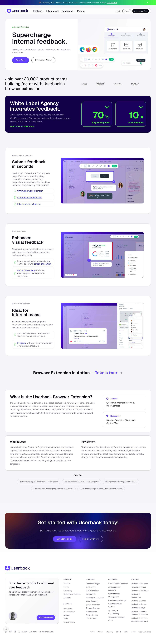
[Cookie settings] (6, 629)
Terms (92, 632)
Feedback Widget (93, 584)
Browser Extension (93, 608)
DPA (125, 632)
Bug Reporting (113, 614)
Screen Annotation (93, 605)
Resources (67, 11)
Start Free (20, 60)
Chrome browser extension (30, 190)
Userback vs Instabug (139, 618)
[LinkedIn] (14, 632)
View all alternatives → (139, 621)
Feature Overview (90, 539)
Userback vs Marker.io (139, 614)
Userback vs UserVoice (139, 591)
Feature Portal (91, 611)
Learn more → (112, 2)
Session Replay (92, 615)
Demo (126, 11)
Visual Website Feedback (118, 584)
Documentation (69, 612)
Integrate (21, 343)
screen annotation (42, 264)
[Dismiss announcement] (148, 2)
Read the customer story (22, 126)
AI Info (133, 632)
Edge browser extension (28, 204)
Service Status (69, 622)
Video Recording (92, 601)
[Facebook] (19, 632)
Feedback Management (95, 597)
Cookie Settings (145, 632)
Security (110, 632)
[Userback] (17, 11)
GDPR (118, 632)
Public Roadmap (92, 591)
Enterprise (67, 597)
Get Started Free (140, 11)
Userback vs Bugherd (139, 611)
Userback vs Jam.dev (139, 604)
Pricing (81, 11)
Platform (37, 11)
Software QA (113, 610)
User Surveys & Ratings (117, 600)
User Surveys (91, 618)
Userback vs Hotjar (138, 608)
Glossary (66, 615)
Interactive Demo (43, 60)
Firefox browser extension (29, 197)
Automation (90, 587)
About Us (66, 584)
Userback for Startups (71, 594)
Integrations (52, 11)
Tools (65, 619)
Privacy (100, 632)
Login (118, 11)
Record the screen (26, 270)
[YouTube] (6, 632)
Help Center (68, 608)
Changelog (67, 591)
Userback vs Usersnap (139, 584)
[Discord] (10, 632)
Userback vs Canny (138, 601)
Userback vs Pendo (138, 587)
